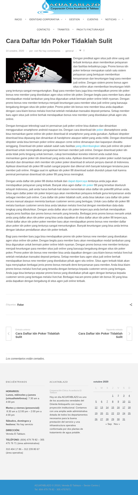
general (69, 50)
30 (118, 419)
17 (124, 407)
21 (107, 413)
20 (101, 413)
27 (101, 419)
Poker (20, 304)
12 (96, 407)
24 (124, 413)
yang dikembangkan (88, 146)
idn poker (87, 185)
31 (124, 419)
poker (100, 129)
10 (124, 401)
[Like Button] (80, 50)
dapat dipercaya (77, 181)
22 (112, 413)
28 (107, 419)
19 (96, 413)
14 (107, 407)
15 (112, 407)
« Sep (109, 424)
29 (112, 419)
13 (101, 407)
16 (118, 407)
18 (129, 407)
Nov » (117, 424)
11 (129, 401)
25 (129, 413)
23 (118, 413)
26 (96, 419)
